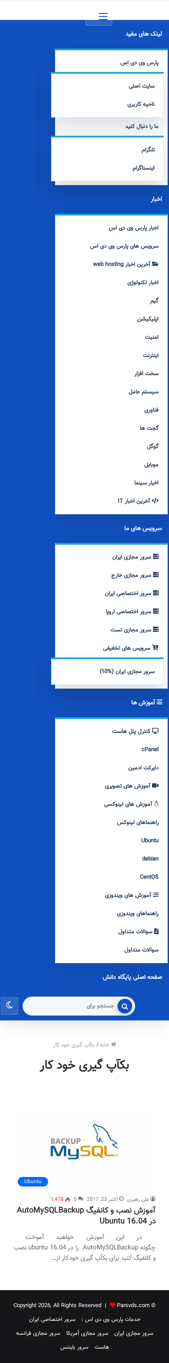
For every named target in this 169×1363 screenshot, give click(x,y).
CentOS (149, 877)
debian (150, 859)
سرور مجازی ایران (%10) (127, 671)
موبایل (151, 465)
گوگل (153, 446)
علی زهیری (138, 1199)
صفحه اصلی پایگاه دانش (132, 977)
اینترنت (151, 355)
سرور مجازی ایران (132, 557)
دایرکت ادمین (143, 768)
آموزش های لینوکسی (129, 804)
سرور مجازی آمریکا (87, 1333)
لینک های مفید (144, 34)
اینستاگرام (144, 168)
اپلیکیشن (148, 319)
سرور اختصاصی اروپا (129, 612)
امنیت (152, 337)
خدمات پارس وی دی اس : (110, 1319)
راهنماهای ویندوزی (138, 913)
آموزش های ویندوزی (129, 895)
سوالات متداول (136, 932)
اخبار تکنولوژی (143, 282)
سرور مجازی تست (131, 630)
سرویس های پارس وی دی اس (124, 246)
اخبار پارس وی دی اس (134, 228)
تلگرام (148, 150)
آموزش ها (144, 703)
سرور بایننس (74, 1347)
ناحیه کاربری (141, 104)
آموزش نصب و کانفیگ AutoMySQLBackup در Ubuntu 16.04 (86, 1216)
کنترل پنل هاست (132, 731)
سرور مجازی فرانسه (38, 1333)
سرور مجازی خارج (132, 575)
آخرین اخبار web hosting (122, 264)
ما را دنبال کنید (142, 126)
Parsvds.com (133, 1305)
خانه (105, 1045)
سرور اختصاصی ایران (129, 593)
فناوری (151, 410)
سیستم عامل (144, 392)
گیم (154, 301)
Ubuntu (150, 841)
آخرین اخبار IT (135, 501)
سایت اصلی (142, 86)
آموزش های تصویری (128, 786)
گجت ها (149, 428)
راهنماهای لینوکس (138, 822)
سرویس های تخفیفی (127, 648)
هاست (101, 1347)
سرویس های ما (143, 528)
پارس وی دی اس (139, 63)
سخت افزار (146, 373)
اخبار (156, 199)
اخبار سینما (146, 483)
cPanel (150, 749)
